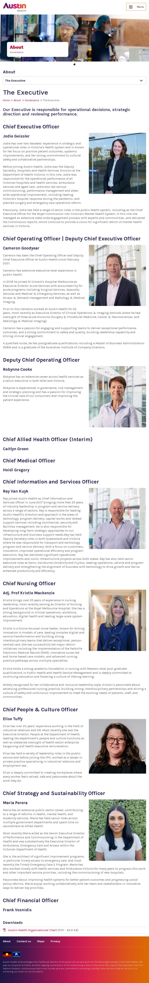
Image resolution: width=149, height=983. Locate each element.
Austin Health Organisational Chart (33, 930)
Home (6, 100)
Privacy (55, 941)
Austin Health (14, 7)
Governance (32, 100)
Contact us (24, 941)
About (17, 100)
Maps (40, 941)
